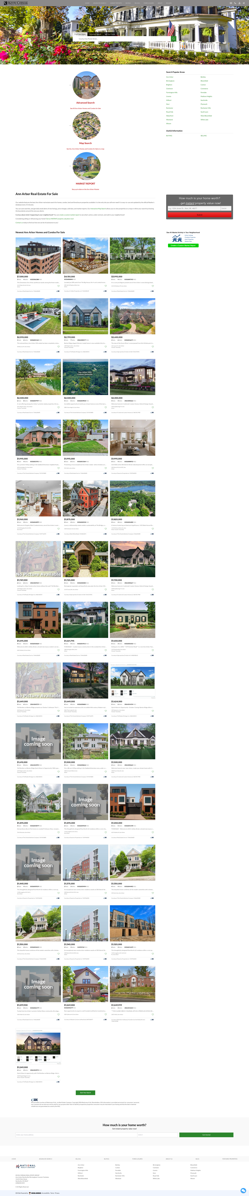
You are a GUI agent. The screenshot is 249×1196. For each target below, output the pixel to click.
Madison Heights (206, 96)
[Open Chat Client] (243, 1190)
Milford (168, 100)
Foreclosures (149, 3)
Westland (169, 120)
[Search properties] (173, 39)
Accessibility (46, 1193)
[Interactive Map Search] (86, 125)
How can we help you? (226, 1163)
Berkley (203, 77)
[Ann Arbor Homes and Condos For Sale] (86, 85)
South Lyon (204, 112)
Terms (52, 1193)
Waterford (169, 116)
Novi (167, 104)
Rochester (169, 108)
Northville (204, 100)
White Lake (204, 120)
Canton (203, 85)
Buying (128, 3)
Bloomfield (204, 81)
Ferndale (203, 92)
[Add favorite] (58, 286)
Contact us (19, 222)
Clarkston (169, 88)
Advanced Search (99, 3)
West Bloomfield (206, 116)
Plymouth (204, 104)
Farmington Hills (171, 92)
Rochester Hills (206, 108)
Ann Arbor (169, 77)
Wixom (168, 123)
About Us (169, 1159)
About (160, 3)
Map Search (85, 143)
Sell (110, 34)
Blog (197, 1159)
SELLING (204, 136)
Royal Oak (169, 112)
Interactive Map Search (98, 208)
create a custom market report (69, 215)
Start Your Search (85, 1092)
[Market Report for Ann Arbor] (86, 166)
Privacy (57, 1193)
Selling (137, 3)
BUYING (169, 136)
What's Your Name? (225, 1155)
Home (87, 3)
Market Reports (116, 3)
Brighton (169, 85)
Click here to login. (237, 1185)
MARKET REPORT (85, 183)
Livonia (168, 96)
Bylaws (168, 3)
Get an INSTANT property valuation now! (60, 219)
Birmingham (170, 81)
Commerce (204, 88)
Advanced (95, 34)
